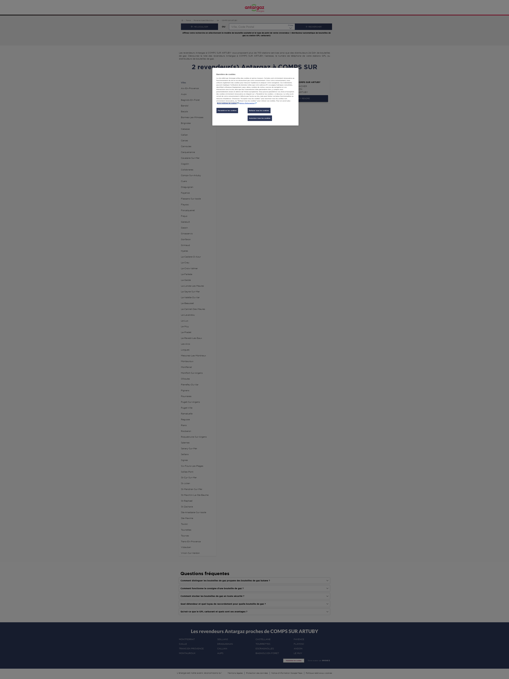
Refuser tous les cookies (259, 110)
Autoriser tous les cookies (260, 118)
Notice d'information (246, 103)
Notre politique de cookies (227, 103)
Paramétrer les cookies (227, 110)
